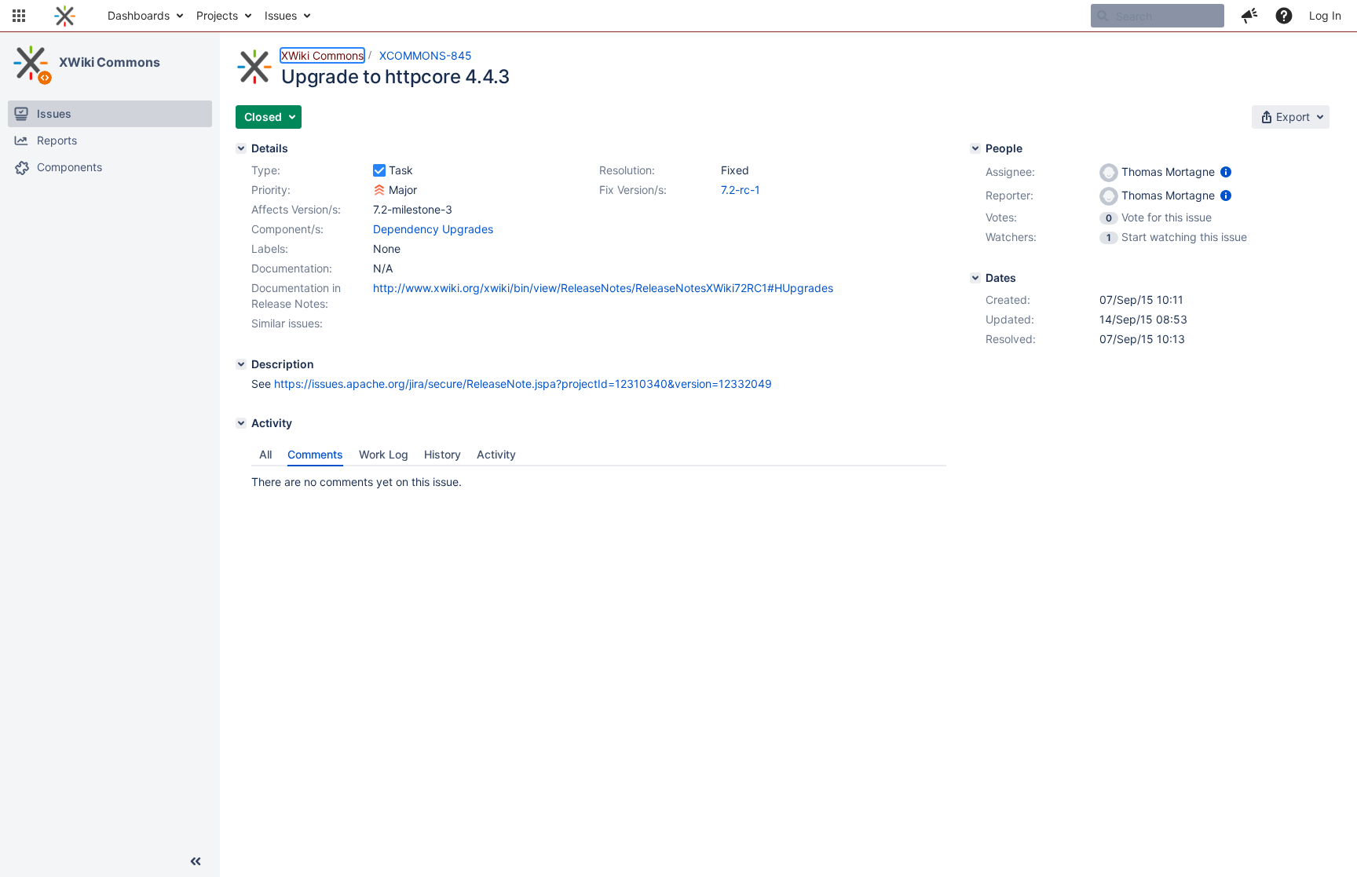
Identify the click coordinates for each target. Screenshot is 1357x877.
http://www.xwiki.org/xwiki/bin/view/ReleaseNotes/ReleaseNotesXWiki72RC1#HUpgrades (603, 287)
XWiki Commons (109, 62)
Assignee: (1010, 171)
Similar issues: (287, 323)
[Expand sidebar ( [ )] (195, 861)
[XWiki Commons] (30, 63)
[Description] (241, 364)
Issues (281, 15)
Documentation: (291, 268)
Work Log (383, 454)
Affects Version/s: (296, 209)
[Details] (241, 148)
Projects (217, 15)
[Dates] (975, 277)
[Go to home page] (65, 15)
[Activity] (241, 423)
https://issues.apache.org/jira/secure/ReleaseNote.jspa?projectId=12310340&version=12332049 (523, 383)
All (265, 454)
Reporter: (1009, 195)
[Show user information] (1226, 171)
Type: (265, 170)
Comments (315, 454)
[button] (19, 15)
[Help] (1284, 15)
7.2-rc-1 (740, 189)
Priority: (271, 189)
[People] (975, 148)
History (442, 454)
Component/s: (287, 229)
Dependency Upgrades (433, 229)
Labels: (269, 248)
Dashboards (139, 15)
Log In (1325, 15)
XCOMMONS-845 (425, 55)
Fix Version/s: (633, 189)
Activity (496, 454)
